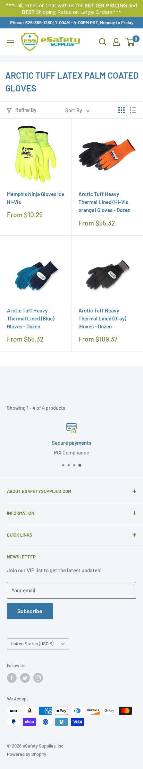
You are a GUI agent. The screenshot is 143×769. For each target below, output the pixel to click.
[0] (130, 42)
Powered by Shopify (26, 754)
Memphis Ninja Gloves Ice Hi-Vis (35, 198)
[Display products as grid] (121, 110)
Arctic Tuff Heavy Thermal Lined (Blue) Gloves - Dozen (30, 318)
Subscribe (29, 611)
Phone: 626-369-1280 (31, 22)
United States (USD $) (32, 643)
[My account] (116, 42)
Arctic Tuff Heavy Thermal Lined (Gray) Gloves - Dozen (102, 318)
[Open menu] (10, 42)
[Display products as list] (133, 110)
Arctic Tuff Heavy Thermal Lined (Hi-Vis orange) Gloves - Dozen (104, 202)
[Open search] (103, 42)
